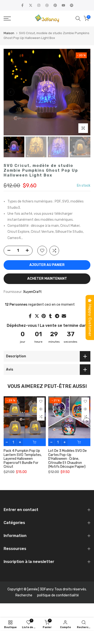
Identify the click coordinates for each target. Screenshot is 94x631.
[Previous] (10, 92)
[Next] (83, 92)
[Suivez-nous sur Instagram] (38, 5)
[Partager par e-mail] (64, 316)
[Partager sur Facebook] (30, 316)
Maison (9, 33)
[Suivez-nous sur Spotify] (71, 5)
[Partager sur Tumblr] (50, 316)
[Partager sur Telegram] (57, 316)
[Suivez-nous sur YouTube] (63, 5)
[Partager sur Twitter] (37, 316)
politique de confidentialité (58, 595)
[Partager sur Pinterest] (43, 316)
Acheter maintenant (47, 279)
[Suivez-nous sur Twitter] (30, 5)
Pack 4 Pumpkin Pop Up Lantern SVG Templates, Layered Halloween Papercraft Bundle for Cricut (23, 459)
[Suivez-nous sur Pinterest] (55, 5)
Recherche (23, 595)
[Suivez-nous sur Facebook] (22, 5)
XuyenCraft (32, 292)
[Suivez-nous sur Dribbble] (47, 5)
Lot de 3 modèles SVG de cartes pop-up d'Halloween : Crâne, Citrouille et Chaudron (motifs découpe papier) (67, 459)
